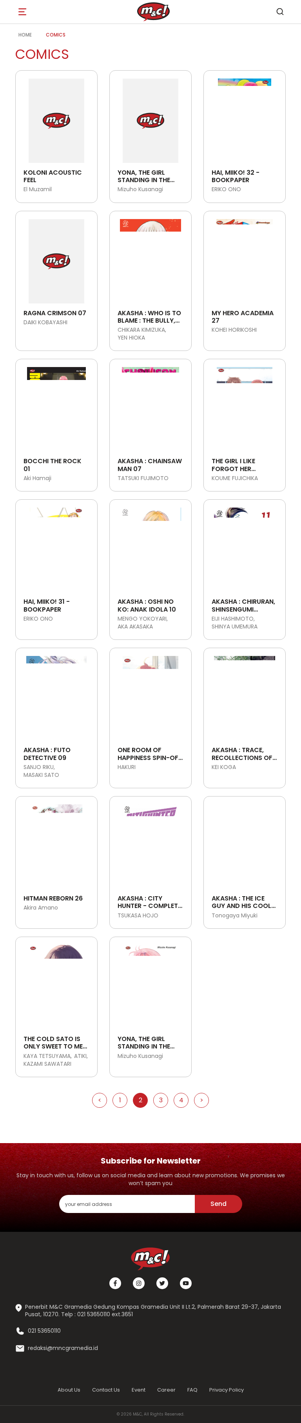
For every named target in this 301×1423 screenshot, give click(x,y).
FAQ (192, 1390)
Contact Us (106, 1390)
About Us (69, 1390)
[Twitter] (162, 1283)
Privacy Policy (226, 1390)
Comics (55, 34)
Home (25, 34)
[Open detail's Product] (56, 118)
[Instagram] (139, 1283)
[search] (280, 12)
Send (218, 1203)
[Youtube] (186, 1283)
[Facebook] (115, 1283)
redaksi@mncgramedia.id (63, 1348)
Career (166, 1390)
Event (138, 1390)
